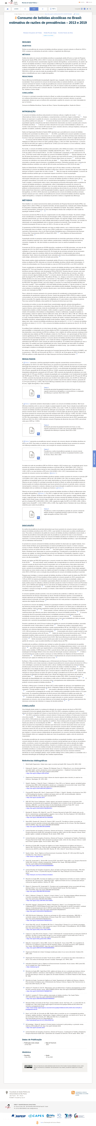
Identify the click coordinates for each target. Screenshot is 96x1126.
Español (83, 2)
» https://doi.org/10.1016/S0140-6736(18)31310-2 (39, 920)
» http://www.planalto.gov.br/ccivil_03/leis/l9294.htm (40, 1020)
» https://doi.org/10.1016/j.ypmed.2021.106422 (38, 938)
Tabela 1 (27, 362)
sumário (16, 9)
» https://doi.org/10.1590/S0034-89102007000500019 (40, 998)
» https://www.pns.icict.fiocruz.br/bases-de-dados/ (39, 874)
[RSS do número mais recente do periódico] (73, 1092)
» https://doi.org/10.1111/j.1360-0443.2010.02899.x (39, 900)
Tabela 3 (27, 441)
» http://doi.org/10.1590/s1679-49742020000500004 (39, 865)
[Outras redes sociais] (90, 9)
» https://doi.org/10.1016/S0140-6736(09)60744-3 (39, 991)
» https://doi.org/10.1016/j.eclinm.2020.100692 (38, 929)
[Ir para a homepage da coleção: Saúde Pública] (11, 2)
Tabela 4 (42, 493)
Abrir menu (6, 3)
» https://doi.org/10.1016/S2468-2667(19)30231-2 (39, 788)
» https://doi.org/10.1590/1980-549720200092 (38, 826)
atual (34, 9)
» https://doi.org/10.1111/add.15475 (35, 797)
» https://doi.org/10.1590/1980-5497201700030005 (39, 817)
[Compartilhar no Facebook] (84, 9)
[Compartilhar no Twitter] (87, 9)
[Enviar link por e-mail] (82, 9)
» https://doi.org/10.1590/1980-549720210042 (38, 891)
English (90, 2)
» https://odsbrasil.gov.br (32, 967)
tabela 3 (53, 473)
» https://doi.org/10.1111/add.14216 (35, 1027)
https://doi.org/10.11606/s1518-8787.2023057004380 (58, 14)
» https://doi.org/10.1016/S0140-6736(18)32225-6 (39, 808)
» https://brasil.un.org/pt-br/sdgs (34, 856)
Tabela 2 (27, 404)
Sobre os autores (48, 35)
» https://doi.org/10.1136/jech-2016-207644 (37, 773)
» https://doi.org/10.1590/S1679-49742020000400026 (40, 948)
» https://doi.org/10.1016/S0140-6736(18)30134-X (39, 911)
